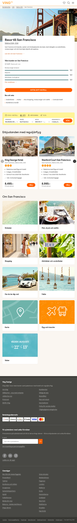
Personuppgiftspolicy (13, 519)
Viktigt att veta (43, 393)
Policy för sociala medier (47, 406)
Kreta (41, 491)
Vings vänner (6, 508)
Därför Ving (6, 403)
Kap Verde (42, 511)
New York (42, 501)
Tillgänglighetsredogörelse (48, 409)
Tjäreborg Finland (41, 519)
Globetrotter (51, 519)
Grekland (42, 498)
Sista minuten (43, 474)
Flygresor (42, 481)
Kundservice (43, 389)
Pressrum (5, 399)
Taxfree (4, 481)
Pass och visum (44, 399)
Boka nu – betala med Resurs (12, 504)
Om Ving (5, 389)
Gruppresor (6, 488)
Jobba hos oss (7, 396)
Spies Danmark (31, 519)
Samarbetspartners (9, 491)
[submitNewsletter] (40, 441)
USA (16, 43)
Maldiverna (43, 504)
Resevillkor (42, 396)
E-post (4, 437)
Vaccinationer (43, 403)
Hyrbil (4, 494)
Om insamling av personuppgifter (13, 446)
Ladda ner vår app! (8, 460)
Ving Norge (23, 519)
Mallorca (42, 488)
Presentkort (6, 478)
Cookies (5, 519)
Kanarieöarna (43, 494)
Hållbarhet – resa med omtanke (12, 393)
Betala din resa (7, 501)
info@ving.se (59, 519)
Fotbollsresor (7, 498)
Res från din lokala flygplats (11, 474)
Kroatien (42, 508)
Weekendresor (44, 478)
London (41, 484)
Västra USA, (10, 43)
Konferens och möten (9, 484)
